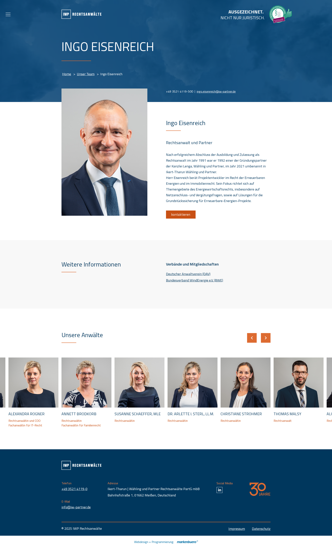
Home (66, 74)
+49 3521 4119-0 (74, 488)
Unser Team (86, 74)
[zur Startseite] (81, 14)
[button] (252, 338)
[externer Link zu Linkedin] (219, 490)
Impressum (236, 528)
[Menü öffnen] (8, 14)
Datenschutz (261, 528)
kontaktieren (180, 214)
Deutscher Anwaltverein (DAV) (188, 274)
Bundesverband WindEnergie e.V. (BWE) (194, 280)
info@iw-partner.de (76, 507)
